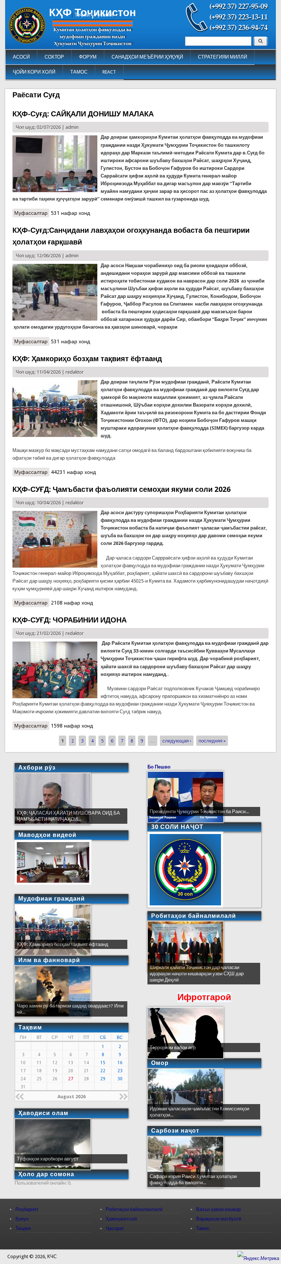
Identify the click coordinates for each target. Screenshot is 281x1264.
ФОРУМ (88, 57)
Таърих (23, 1228)
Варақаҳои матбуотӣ (218, 1219)
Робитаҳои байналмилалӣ (134, 1209)
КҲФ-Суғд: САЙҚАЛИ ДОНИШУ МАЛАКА (83, 113)
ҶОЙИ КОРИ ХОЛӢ (34, 72)
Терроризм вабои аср (173, 1047)
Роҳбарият (26, 1209)
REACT (109, 72)
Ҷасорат (115, 1228)
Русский (103, 15)
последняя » (212, 741)
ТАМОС (78, 72)
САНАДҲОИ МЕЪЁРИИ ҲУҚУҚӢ (147, 57)
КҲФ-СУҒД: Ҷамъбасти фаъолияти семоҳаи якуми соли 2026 (121, 489)
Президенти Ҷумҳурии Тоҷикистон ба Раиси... (199, 811)
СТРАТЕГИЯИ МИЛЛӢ (222, 57)
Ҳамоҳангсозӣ (121, 1219)
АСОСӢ (21, 57)
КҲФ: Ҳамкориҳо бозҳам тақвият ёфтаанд (87, 358)
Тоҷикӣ (82, 15)
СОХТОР (54, 57)
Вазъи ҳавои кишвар (218, 1209)
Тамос (203, 1228)
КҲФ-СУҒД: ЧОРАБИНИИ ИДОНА (69, 620)
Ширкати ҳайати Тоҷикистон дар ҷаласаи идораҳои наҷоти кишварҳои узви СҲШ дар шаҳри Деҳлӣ (197, 974)
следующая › (176, 741)
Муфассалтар (31, 213)
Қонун (22, 1219)
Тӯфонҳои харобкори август (47, 1159)
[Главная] (27, 42)
